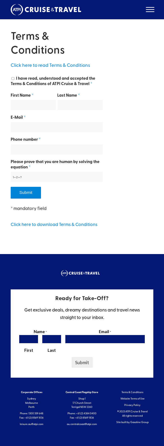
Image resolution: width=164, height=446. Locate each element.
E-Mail (18, 118)
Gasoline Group (139, 422)
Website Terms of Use (132, 399)
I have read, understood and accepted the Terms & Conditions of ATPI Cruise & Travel (53, 81)
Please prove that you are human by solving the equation (55, 164)
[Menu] (147, 9)
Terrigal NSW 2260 (81, 407)
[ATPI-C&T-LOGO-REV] (46, 9)
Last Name (68, 96)
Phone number (26, 140)
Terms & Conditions (132, 392)
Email (105, 331)
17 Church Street (82, 403)
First (28, 350)
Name (40, 331)
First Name (22, 96)
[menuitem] (147, 9)
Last (52, 350)
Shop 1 (82, 399)
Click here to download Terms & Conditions (54, 225)
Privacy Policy (132, 405)
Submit (82, 362)
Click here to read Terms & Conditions (50, 65)
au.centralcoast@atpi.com (82, 424)
